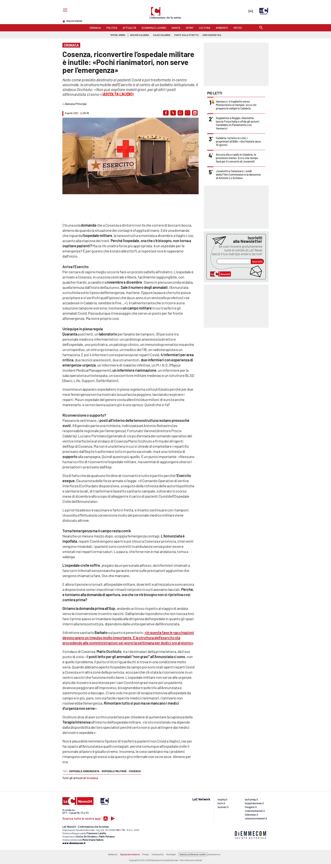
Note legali (171, 854)
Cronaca (92, 778)
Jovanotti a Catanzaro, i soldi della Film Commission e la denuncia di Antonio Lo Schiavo (238, 174)
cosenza (135, 771)
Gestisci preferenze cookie (193, 854)
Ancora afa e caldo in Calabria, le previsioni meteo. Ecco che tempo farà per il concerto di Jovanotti (237, 158)
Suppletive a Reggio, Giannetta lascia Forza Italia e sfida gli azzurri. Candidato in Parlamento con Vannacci (238, 123)
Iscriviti (257, 261)
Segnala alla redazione (130, 854)
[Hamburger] (64, 11)
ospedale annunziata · (85, 771)
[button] (166, 112)
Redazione (112, 854)
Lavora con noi (213, 854)
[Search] (261, 28)
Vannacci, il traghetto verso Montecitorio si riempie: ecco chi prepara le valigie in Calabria (236, 105)
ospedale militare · (115, 771)
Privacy (145, 854)
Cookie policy (158, 854)
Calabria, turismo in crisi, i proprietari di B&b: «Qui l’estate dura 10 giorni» (238, 141)
